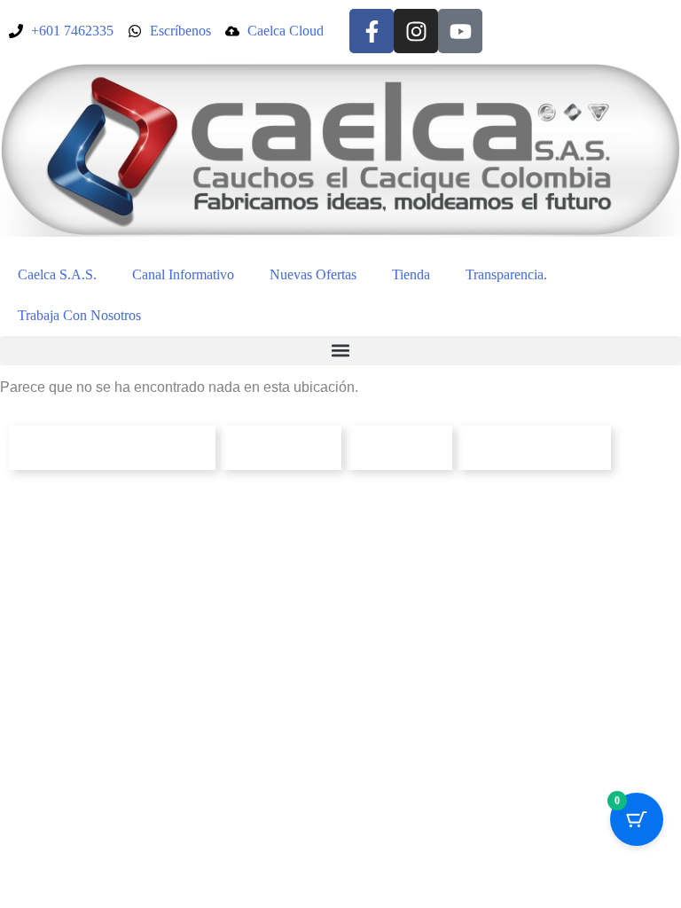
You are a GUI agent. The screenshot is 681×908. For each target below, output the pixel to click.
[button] (340, 350)
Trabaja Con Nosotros (79, 315)
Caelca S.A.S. (57, 274)
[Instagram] (416, 31)
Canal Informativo (183, 274)
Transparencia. (506, 274)
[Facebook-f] (371, 31)
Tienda (411, 274)
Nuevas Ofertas (313, 274)
